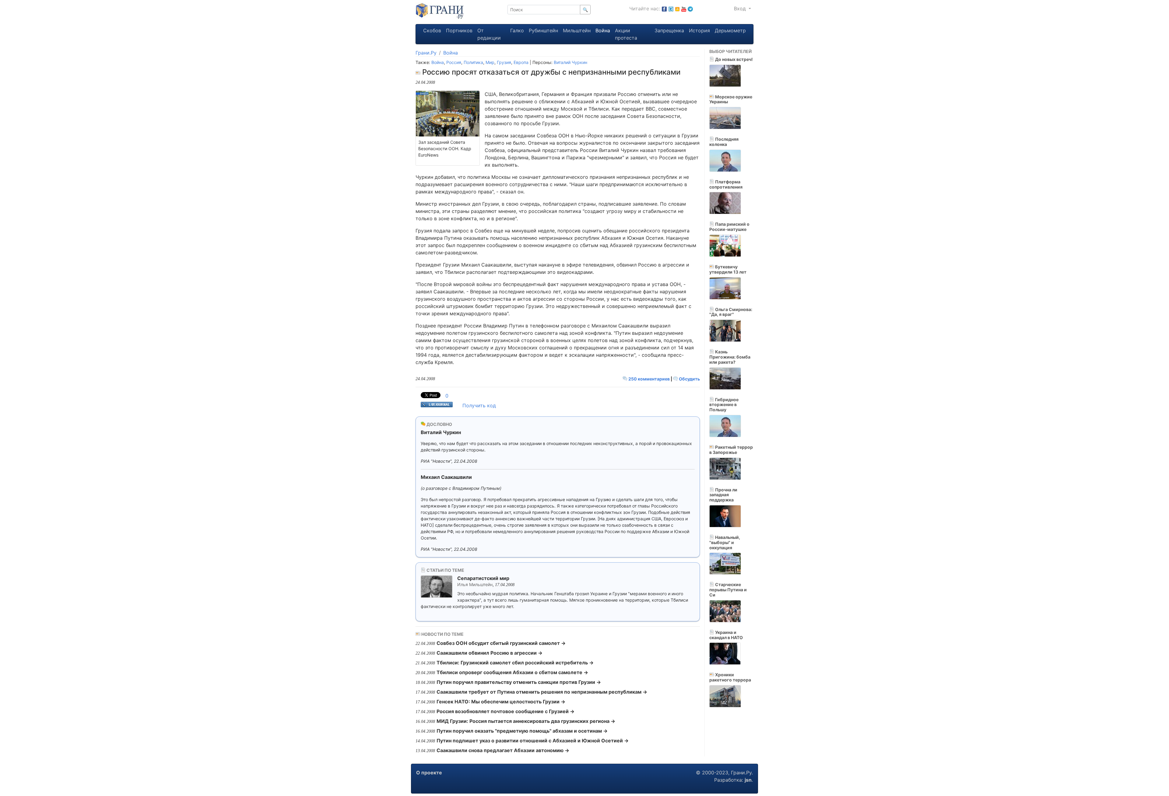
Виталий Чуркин (570, 62)
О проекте (429, 772)
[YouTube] (683, 8)
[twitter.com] (671, 8)
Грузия (504, 62)
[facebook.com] (664, 8)
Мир (490, 62)
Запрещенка (669, 30)
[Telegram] (690, 8)
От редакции (489, 34)
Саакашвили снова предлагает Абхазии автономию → (503, 750)
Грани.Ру (426, 53)
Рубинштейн (543, 30)
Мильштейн (577, 30)
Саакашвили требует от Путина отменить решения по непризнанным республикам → (542, 692)
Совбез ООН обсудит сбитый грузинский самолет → (501, 643)
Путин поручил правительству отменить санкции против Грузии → (519, 682)
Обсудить (689, 378)
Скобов (432, 30)
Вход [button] (740, 8)
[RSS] (677, 8)
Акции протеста (626, 34)
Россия (453, 62)
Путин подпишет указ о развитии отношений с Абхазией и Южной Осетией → (533, 741)
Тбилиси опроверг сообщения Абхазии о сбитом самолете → (512, 672)
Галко (517, 30)
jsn (748, 780)
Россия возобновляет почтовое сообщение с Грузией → (505, 711)
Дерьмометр (730, 30)
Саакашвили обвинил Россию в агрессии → (489, 653)
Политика (473, 62)
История (699, 30)
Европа (521, 62)
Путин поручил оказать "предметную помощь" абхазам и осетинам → (522, 731)
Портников (459, 30)
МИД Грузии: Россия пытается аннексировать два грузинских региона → (526, 721)
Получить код (479, 405)
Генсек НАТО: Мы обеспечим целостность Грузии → (501, 702)
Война (602, 30)
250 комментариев (649, 378)
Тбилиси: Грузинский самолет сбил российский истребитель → (515, 663)
